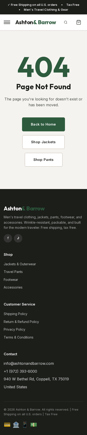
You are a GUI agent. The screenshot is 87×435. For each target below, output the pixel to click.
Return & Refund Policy (21, 322)
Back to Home (43, 124)
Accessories (13, 287)
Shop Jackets (43, 142)
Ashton (35, 22)
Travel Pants (13, 272)
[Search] (65, 22)
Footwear (11, 280)
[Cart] (78, 22)
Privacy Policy (14, 329)
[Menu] (7, 22)
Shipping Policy (15, 314)
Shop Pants (43, 159)
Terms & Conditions (18, 337)
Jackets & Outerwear (20, 264)
